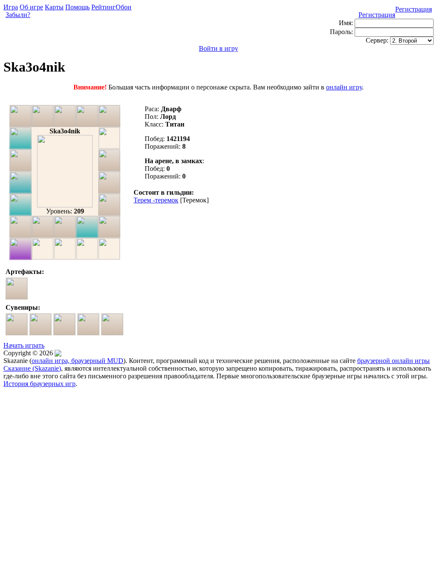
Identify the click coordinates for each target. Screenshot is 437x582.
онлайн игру (344, 87)
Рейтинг (103, 7)
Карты (54, 7)
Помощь (77, 7)
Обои (123, 7)
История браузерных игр (39, 383)
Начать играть (23, 345)
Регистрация (413, 9)
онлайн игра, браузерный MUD (77, 360)
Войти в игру (218, 48)
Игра (10, 7)
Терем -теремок (156, 200)
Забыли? (18, 14)
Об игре (31, 7)
